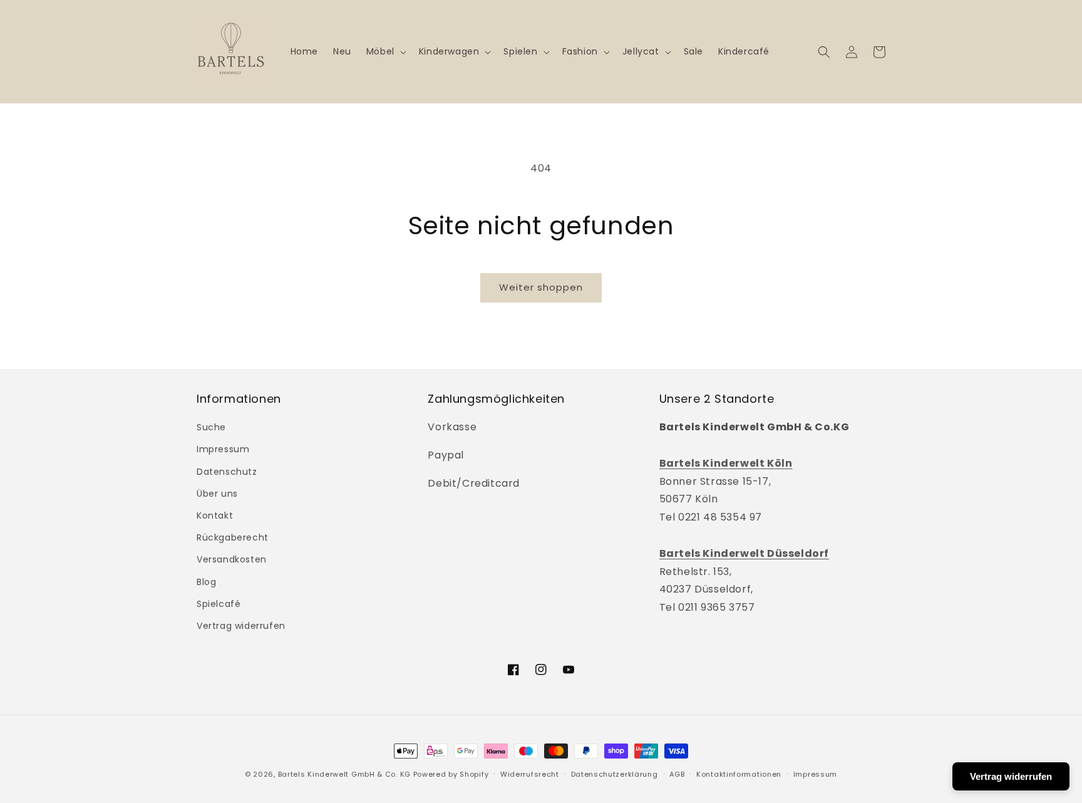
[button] (385, 51)
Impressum (223, 449)
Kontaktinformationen (738, 774)
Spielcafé (218, 604)
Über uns (217, 493)
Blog (206, 582)
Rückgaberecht (233, 537)
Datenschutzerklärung (614, 774)
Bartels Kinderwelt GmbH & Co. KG (344, 774)
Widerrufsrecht (529, 774)
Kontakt (215, 515)
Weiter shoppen (541, 287)
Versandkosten (232, 559)
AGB (676, 774)
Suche (211, 427)
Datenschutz (227, 471)
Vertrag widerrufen (241, 625)
